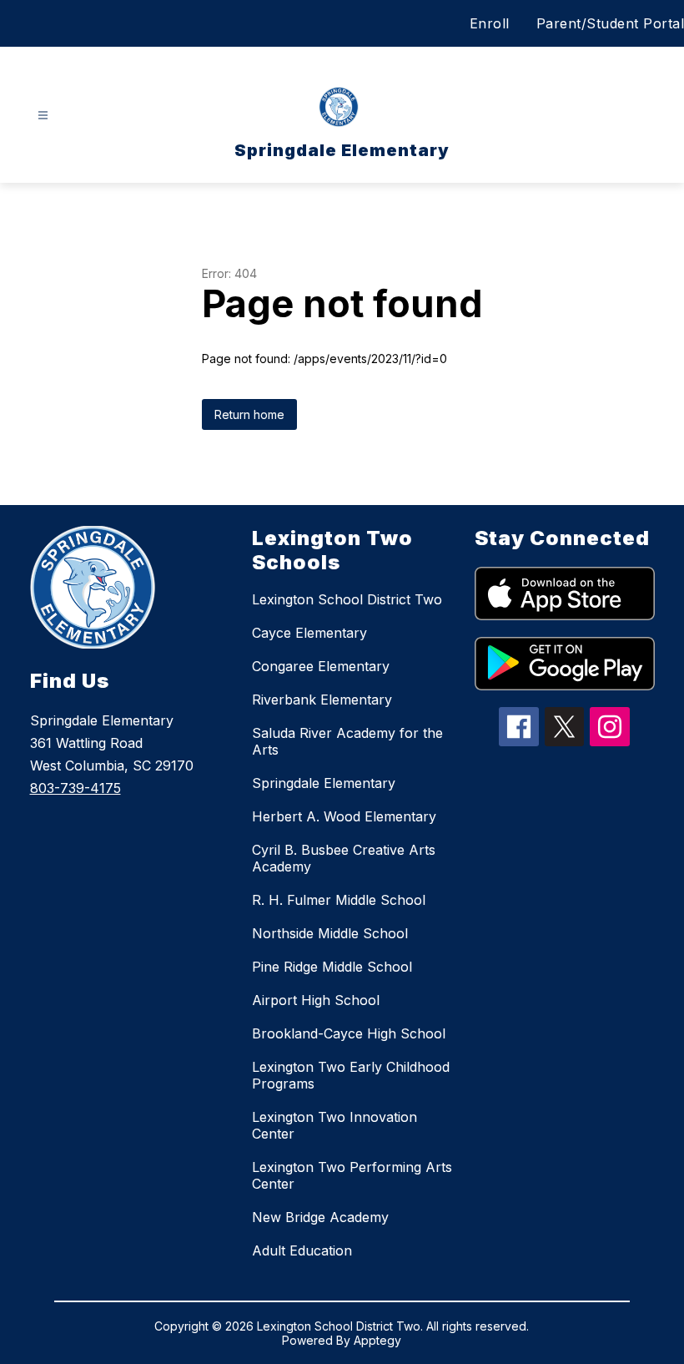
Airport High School (316, 1000)
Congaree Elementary (321, 666)
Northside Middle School (330, 933)
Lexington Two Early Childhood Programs (351, 1075)
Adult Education (302, 1250)
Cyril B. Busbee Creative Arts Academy (343, 858)
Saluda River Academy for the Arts (347, 741)
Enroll (490, 23)
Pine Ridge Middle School (332, 966)
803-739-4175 (75, 788)
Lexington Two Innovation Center (334, 1125)
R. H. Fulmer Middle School (338, 900)
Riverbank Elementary (322, 699)
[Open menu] (43, 115)
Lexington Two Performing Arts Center (352, 1175)
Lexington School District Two (347, 599)
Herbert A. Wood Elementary (344, 816)
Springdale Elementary (323, 783)
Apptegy (377, 1340)
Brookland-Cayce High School (348, 1033)
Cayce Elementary (309, 632)
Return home (249, 414)
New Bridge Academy (320, 1217)
